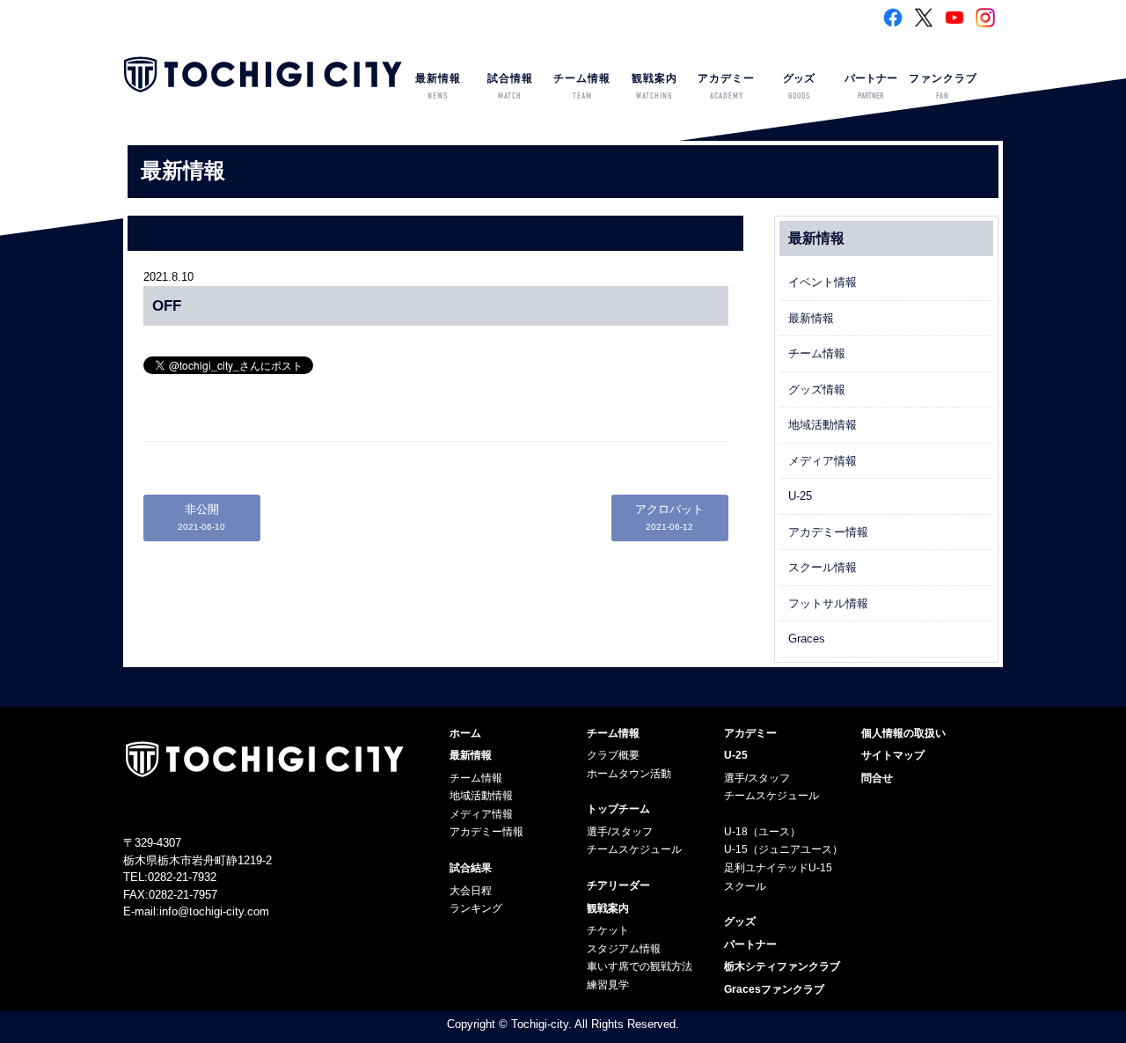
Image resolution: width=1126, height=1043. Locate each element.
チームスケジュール (634, 849)
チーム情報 (582, 86)
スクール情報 (822, 567)
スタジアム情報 (624, 949)
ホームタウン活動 (629, 774)
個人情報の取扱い (903, 733)
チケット (608, 930)
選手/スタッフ (620, 832)
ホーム (465, 733)
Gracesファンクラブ (774, 989)
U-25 (800, 496)
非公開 (201, 517)
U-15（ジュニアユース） (783, 849)
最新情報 (438, 86)
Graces (806, 638)
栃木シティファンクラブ (782, 966)
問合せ (877, 778)
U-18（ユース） (762, 832)
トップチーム (618, 809)
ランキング (476, 908)
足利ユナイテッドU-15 (778, 868)
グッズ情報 (816, 389)
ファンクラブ (943, 86)
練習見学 (608, 985)
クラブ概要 (613, 755)
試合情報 (510, 86)
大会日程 (471, 891)
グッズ (799, 86)
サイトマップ (893, 755)
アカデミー (726, 86)
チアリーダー (618, 885)
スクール (745, 886)
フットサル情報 (828, 603)
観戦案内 (654, 86)
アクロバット (669, 517)
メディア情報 (822, 460)
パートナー (870, 86)
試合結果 (471, 868)
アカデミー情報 (828, 532)
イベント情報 (822, 282)
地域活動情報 (822, 424)
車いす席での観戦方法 (639, 966)
